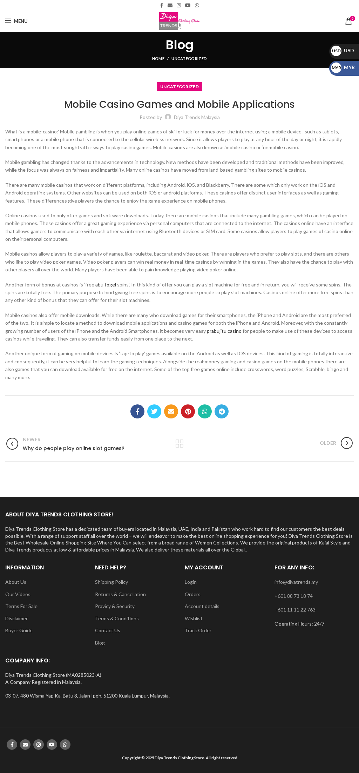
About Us (15, 582)
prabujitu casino (224, 331)
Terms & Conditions (117, 618)
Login (191, 582)
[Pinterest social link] (188, 411)
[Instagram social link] (179, 5)
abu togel (105, 285)
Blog (100, 643)
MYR (343, 67)
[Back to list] (179, 443)
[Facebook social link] (161, 5)
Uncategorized (189, 58)
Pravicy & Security (115, 606)
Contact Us (107, 630)
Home (158, 58)
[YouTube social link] (188, 5)
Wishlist (194, 618)
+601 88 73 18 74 (294, 596)
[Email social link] (170, 5)
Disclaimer (16, 618)
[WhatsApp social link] (197, 5)
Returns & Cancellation (120, 594)
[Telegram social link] (222, 411)
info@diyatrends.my (296, 582)
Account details (202, 606)
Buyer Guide (19, 630)
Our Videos (18, 594)
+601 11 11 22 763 (295, 610)
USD (343, 50)
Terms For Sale (21, 606)
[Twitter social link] (154, 411)
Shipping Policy (111, 582)
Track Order (198, 630)
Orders (193, 594)
